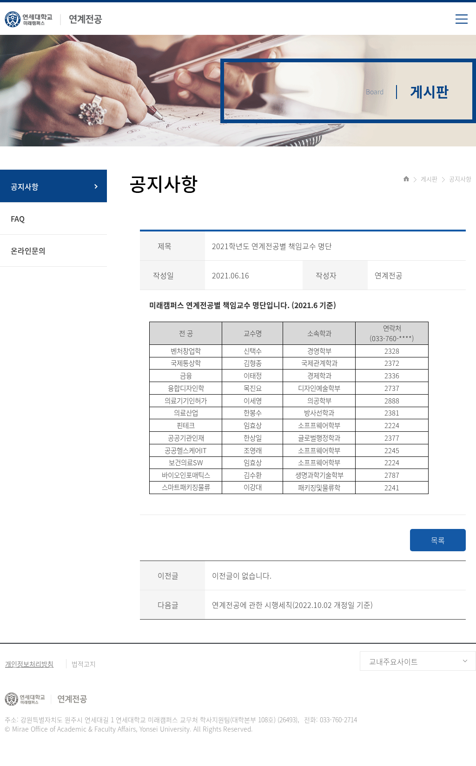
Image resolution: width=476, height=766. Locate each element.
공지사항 (25, 186)
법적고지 (84, 663)
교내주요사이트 (393, 661)
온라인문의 (28, 250)
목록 (438, 540)
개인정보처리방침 (29, 663)
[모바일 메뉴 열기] (466, 22)
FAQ (18, 218)
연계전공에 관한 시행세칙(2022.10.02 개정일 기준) (292, 604)
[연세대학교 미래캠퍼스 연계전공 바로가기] (53, 17)
